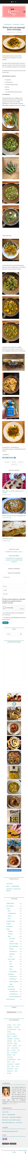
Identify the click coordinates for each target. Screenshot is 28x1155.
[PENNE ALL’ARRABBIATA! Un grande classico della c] (14, 861)
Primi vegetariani (13, 981)
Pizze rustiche (13, 971)
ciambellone (9, 1027)
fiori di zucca (14, 464)
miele (19, 1041)
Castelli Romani (12, 913)
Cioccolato (12, 938)
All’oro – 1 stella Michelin (12, 886)
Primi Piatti (16, 24)
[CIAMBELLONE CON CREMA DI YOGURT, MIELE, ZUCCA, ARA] (14, 802)
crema (19, 1029)
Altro (9, 911)
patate (8, 1050)
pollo (14, 1054)
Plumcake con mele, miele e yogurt (11, 1120)
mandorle (15, 1036)
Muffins (11, 949)
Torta (17, 1066)
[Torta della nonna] (14, 528)
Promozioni (9, 926)
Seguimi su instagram (14, 870)
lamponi (9, 1036)
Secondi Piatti (11, 989)
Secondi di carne (13, 991)
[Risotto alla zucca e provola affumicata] (14, 505)
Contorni (10, 934)
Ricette (22, 24)
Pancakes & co (13, 951)
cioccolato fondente (11, 1029)
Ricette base (11, 986)
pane (20, 1045)
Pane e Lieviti (11, 959)
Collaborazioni (10, 903)
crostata (9, 1031)
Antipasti (10, 931)
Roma (9, 918)
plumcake (9, 1054)
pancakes (15, 1045)
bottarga (14, 462)
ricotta (18, 1059)
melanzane (9, 1041)
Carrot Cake (9, 883)
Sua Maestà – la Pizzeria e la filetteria (11, 1117)
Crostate (11, 941)
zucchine (9, 1073)
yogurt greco (10, 1071)
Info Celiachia (9, 906)
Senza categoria (10, 999)
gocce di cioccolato (11, 1034)
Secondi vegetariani (14, 996)
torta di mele (10, 1068)
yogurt (16, 1068)
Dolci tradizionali (13, 946)
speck (8, 1066)
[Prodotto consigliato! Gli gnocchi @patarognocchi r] (14, 817)
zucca (16, 1071)
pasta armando (14, 1047)
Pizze (10, 969)
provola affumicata (11, 1059)
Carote (18, 1024)
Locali (7, 908)
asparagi (7, 462)
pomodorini (10, 1057)
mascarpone (17, 1038)
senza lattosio (10, 1064)
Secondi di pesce (13, 994)
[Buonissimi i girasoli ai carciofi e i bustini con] (14, 787)
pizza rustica (14, 1052)
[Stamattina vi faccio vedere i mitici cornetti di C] (14, 699)
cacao (14, 1024)
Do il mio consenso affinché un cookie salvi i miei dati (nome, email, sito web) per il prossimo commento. (13, 601)
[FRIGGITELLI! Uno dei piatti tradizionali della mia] (14, 758)
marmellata (9, 1038)
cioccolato (16, 1027)
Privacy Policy (5, 1143)
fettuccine (21, 462)
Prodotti (8, 923)
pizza (8, 1052)
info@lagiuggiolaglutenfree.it (10, 1131)
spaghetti (17, 1064)
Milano (9, 916)
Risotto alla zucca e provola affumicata (14, 515)
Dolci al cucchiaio (13, 943)
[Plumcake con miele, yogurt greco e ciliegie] (14, 481)
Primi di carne (13, 976)
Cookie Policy (13, 1143)
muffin (15, 1043)
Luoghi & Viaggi (10, 921)
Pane (10, 964)
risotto (8, 1061)
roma (13, 1061)
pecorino (14, 1050)
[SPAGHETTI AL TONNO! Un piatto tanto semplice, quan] (14, 728)
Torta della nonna (7, 538)
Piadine (11, 966)
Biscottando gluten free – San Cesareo (12, 1122)
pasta (8, 1047)
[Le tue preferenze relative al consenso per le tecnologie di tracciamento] (25, 1152)
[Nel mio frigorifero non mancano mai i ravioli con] (14, 772)
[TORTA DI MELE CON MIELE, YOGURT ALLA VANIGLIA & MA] (14, 714)
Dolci (9, 936)
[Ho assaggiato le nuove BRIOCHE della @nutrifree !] (14, 846)
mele (15, 1041)
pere (19, 1050)
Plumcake (11, 954)
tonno (12, 1066)
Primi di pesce (7, 24)
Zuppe (11, 984)
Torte (10, 956)
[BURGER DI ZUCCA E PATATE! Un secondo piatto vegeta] (14, 831)
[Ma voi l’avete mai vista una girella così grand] (14, 743)
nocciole (9, 1045)
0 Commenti (18, 32)
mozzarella (9, 1043)
